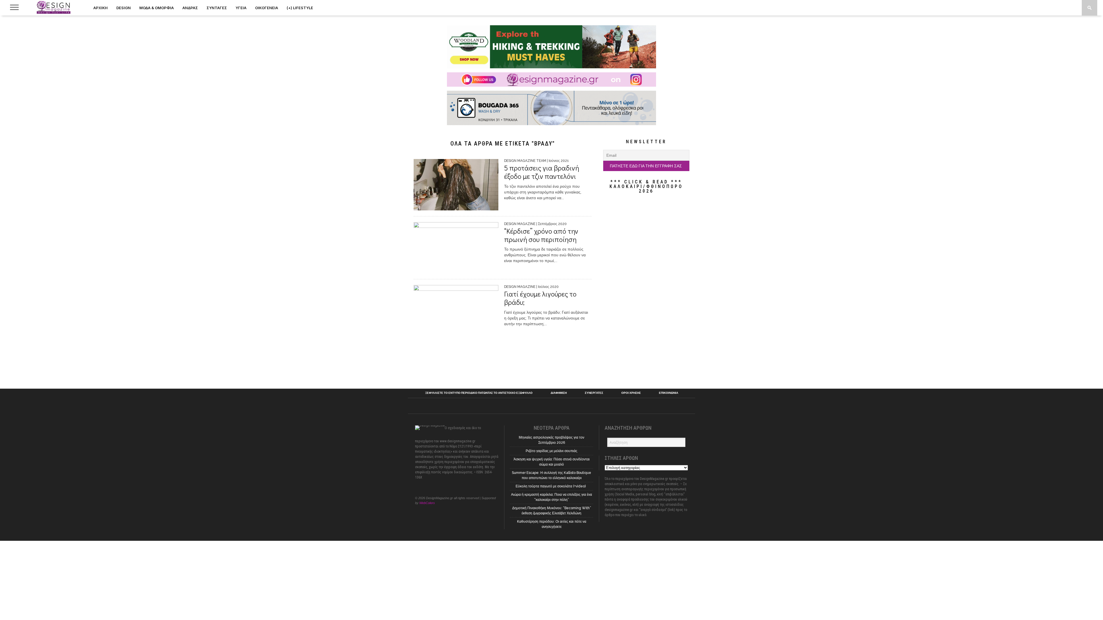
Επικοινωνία (668, 393)
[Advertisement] (646, 291)
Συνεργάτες (594, 393)
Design (123, 7)
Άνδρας (190, 7)
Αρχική (100, 7)
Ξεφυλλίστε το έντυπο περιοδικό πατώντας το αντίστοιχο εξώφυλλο (479, 393)
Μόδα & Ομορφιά (156, 7)
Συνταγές (217, 7)
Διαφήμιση (559, 393)
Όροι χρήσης (631, 393)
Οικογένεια (266, 7)
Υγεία (241, 7)
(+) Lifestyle (300, 7)
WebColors (427, 503)
